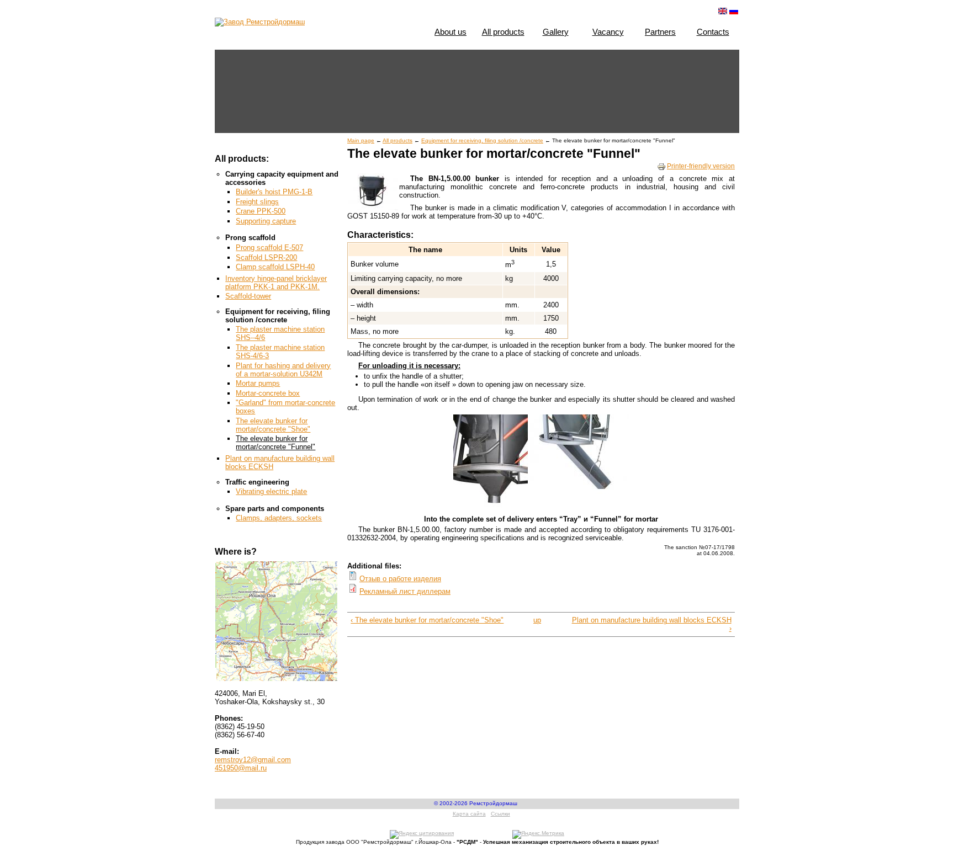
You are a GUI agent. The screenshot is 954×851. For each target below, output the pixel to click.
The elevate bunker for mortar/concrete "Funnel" (275, 442)
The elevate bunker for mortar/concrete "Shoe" (273, 425)
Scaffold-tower (248, 296)
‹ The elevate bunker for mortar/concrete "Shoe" (427, 620)
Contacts (713, 31)
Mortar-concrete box (268, 393)
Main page (360, 140)
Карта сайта (469, 814)
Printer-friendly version (701, 166)
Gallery (556, 31)
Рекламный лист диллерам (405, 591)
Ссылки (500, 814)
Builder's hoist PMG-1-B (274, 192)
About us (450, 31)
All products (503, 31)
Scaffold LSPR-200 (266, 257)
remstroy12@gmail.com (253, 760)
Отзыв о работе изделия (400, 579)
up (537, 620)
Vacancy (608, 31)
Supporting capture (266, 221)
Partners (660, 31)
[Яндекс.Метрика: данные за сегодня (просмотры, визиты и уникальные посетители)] (538, 834)
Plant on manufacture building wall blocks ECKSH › (651, 624)
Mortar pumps (258, 383)
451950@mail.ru (241, 768)
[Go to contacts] (276, 618)
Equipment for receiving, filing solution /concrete (482, 140)
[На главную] (260, 22)
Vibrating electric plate (271, 491)
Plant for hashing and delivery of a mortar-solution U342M (283, 369)
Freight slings (257, 202)
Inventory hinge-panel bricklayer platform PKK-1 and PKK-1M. (276, 282)
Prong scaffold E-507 (269, 247)
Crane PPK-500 (260, 211)
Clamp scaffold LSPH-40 (275, 267)
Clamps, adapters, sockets (279, 518)
